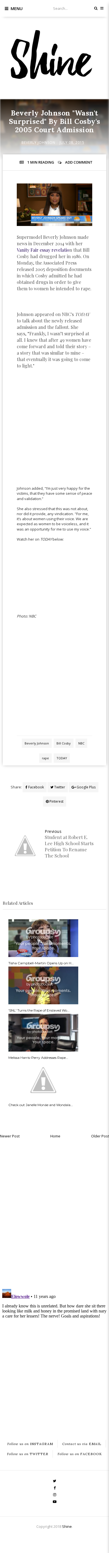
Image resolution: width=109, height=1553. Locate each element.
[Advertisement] (54, 430)
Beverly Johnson (38, 142)
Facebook (35, 787)
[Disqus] (54, 1212)
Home (55, 1136)
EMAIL (81, 1444)
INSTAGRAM (30, 1444)
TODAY (61, 758)
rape (45, 758)
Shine (67, 1526)
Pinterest (56, 801)
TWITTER (27, 1454)
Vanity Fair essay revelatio (43, 250)
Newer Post (10, 1136)
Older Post (100, 1136)
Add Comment (79, 162)
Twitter (59, 787)
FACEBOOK (80, 1454)
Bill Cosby (63, 743)
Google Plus (86, 787)
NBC (81, 743)
